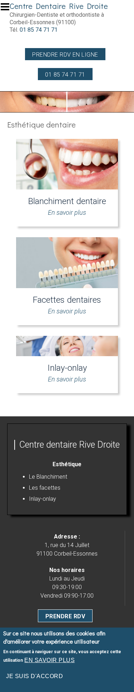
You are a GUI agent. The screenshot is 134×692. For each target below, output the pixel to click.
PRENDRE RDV (65, 616)
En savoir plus (49, 660)
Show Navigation (8, 8)
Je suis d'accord (34, 676)
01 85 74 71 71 (39, 29)
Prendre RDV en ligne (65, 54)
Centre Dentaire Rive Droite (59, 6)
